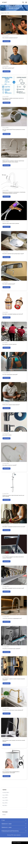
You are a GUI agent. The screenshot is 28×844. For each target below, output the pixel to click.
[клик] (14, 8)
